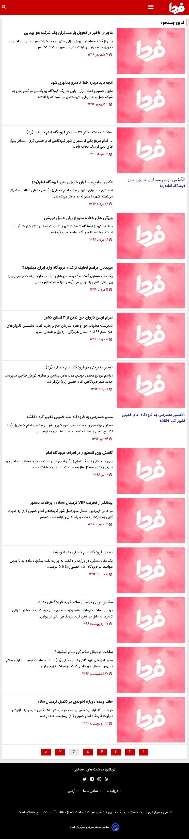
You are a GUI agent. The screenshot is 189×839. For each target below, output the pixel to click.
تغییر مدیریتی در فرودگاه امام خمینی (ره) (79, 367)
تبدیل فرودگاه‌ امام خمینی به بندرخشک (81, 552)
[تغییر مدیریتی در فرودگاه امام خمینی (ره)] (151, 385)
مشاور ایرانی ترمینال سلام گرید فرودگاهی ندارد (75, 602)
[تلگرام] (90, 779)
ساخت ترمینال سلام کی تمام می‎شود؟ (84, 652)
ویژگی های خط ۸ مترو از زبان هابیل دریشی (78, 218)
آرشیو (71, 791)
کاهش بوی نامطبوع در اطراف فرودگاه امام (79, 453)
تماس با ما (91, 791)
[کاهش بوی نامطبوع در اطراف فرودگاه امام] (151, 471)
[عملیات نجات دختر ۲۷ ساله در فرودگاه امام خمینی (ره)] (151, 150)
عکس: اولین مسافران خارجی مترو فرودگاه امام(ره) (72, 182)
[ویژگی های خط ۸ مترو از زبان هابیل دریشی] (151, 236)
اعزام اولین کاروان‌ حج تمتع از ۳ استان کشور (78, 317)
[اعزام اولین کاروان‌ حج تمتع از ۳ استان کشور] (151, 335)
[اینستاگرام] (98, 779)
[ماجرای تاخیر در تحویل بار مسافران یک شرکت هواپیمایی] (151, 51)
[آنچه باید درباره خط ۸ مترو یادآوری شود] (151, 101)
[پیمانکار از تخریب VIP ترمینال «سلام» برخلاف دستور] (151, 521)
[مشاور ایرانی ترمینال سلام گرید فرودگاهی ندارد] (151, 620)
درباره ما (112, 791)
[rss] (105, 779)
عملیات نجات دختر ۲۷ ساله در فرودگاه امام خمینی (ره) (69, 132)
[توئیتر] (84, 779)
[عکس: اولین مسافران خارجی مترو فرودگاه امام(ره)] (151, 183)
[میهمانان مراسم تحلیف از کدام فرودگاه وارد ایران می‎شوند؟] (151, 285)
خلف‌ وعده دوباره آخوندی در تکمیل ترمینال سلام (75, 702)
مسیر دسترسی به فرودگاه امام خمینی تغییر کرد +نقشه (70, 417)
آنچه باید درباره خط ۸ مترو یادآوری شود (82, 83)
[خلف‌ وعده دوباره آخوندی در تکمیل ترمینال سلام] (151, 719)
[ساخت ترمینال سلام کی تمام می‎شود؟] (151, 670)
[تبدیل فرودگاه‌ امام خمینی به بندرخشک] (151, 570)
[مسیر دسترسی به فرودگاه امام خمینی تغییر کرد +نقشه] (151, 418)
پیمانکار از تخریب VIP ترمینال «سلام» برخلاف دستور (72, 503)
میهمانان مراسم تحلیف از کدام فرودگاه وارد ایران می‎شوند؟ (67, 268)
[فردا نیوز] (177, 8)
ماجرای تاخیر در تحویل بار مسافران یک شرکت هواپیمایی (68, 33)
